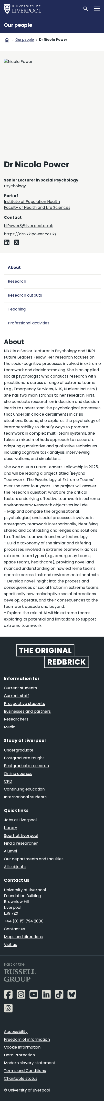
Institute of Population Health (32, 201)
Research (17, 281)
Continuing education (24, 789)
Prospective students (24, 703)
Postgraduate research (26, 766)
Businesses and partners (27, 711)
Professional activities (28, 323)
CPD (8, 781)
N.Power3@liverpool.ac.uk (28, 226)
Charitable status (20, 1078)
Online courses (18, 773)
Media (9, 727)
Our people (18, 25)
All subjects (15, 867)
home (7, 40)
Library (10, 828)
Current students (20, 688)
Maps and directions (23, 937)
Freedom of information (27, 1039)
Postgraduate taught (24, 758)
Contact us (14, 929)
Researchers (16, 719)
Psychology (15, 186)
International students (25, 797)
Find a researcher (21, 843)
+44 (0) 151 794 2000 (23, 921)
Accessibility (16, 1031)
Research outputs (25, 295)
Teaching (17, 309)
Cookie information (22, 1047)
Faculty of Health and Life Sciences (37, 207)
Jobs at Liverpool (20, 820)
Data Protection (19, 1055)
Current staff (16, 696)
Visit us (10, 944)
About (14, 267)
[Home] (41, 9)
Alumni (10, 851)
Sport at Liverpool (21, 835)
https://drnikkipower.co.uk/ (30, 234)
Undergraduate (18, 750)
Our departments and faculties (33, 859)
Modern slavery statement (29, 1063)
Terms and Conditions (25, 1070)
